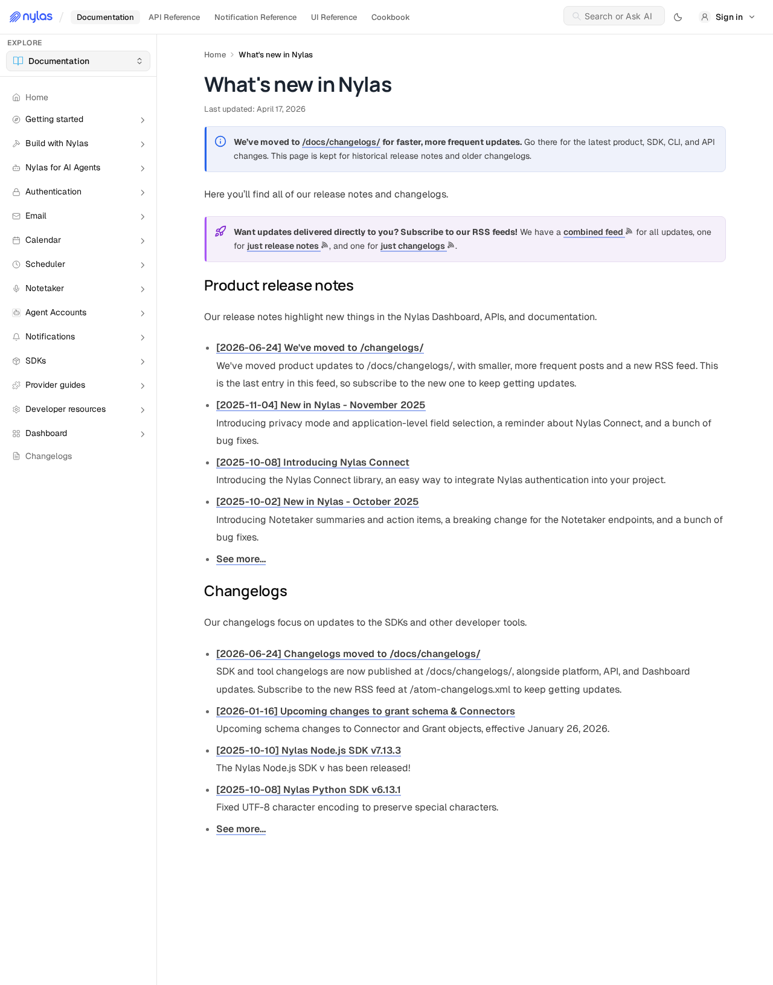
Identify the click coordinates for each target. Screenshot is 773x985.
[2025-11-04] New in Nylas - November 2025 (321, 405)
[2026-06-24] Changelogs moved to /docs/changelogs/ (348, 653)
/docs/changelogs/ (341, 141)
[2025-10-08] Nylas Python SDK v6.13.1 (308, 789)
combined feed (594, 231)
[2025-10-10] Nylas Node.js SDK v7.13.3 (308, 750)
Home (215, 55)
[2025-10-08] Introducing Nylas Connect (312, 462)
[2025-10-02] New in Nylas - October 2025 (317, 501)
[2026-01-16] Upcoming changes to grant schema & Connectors (365, 711)
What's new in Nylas (276, 55)
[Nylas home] (31, 17)
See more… (241, 559)
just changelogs (413, 245)
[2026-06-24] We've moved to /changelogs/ (320, 347)
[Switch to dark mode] (678, 17)
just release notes (284, 245)
